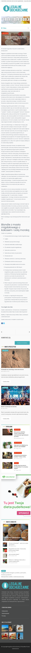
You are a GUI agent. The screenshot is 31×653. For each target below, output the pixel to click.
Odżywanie (5, 33)
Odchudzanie (17, 442)
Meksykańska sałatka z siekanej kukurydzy (12, 577)
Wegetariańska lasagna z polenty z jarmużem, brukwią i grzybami (13, 574)
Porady (16, 463)
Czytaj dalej (6, 381)
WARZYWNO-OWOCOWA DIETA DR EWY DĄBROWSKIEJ (12, 1)
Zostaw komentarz (22, 343)
